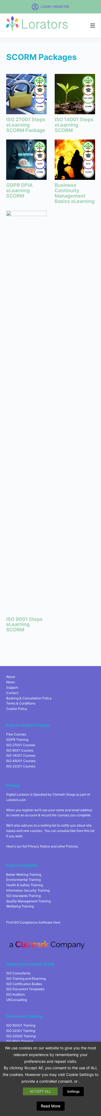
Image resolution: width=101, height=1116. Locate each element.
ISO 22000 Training (21, 1036)
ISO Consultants (18, 973)
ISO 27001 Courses (20, 745)
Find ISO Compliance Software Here (33, 922)
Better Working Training (23, 874)
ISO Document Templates (25, 989)
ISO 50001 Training (20, 1025)
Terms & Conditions (20, 703)
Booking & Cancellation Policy (29, 698)
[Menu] (92, 25)
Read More (50, 1106)
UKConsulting (16, 1000)
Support (12, 687)
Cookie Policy (16, 709)
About (10, 677)
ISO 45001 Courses (21, 761)
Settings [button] (73, 1091)
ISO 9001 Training (19, 1041)
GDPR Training (17, 740)
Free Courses (16, 734)
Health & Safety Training (24, 885)
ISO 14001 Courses (20, 755)
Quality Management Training (28, 901)
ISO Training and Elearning (26, 978)
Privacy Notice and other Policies (53, 846)
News (10, 682)
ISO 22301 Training (20, 1031)
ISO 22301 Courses (20, 766)
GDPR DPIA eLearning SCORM (19, 190)
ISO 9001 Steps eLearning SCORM (24, 624)
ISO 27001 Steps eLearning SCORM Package (25, 125)
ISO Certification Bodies (24, 984)
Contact (12, 693)
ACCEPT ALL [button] (40, 1091)
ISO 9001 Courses (19, 750)
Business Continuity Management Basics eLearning (75, 193)
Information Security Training (28, 890)
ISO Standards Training (23, 896)
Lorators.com (16, 800)
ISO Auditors (15, 994)
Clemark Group (64, 794)
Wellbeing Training (20, 906)
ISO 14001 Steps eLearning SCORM (74, 125)
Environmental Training (23, 880)
